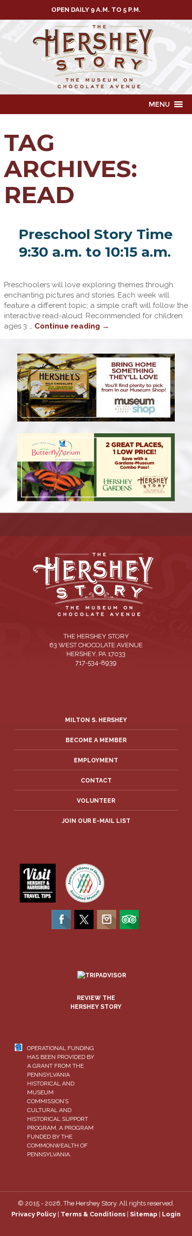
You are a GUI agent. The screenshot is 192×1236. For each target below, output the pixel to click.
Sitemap (144, 1214)
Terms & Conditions (93, 1214)
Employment (96, 760)
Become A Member (96, 740)
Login (171, 1214)
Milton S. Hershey (96, 720)
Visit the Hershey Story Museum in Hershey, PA (96, 57)
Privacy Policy (33, 1214)
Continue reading (71, 326)
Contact (96, 780)
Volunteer (96, 800)
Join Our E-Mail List (96, 820)
